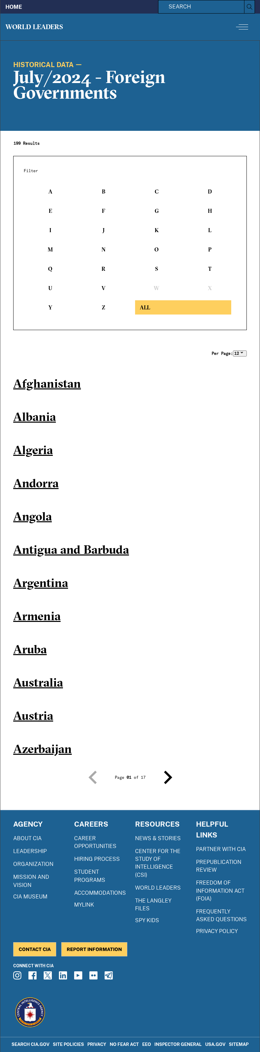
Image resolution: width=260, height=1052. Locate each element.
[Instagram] (18, 977)
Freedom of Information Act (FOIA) (220, 890)
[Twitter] (49, 977)
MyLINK (84, 905)
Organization (33, 864)
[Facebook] (33, 977)
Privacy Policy (217, 931)
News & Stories (158, 838)
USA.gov (215, 1044)
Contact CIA (35, 949)
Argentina (40, 582)
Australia (38, 682)
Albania (34, 416)
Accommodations (100, 893)
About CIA (27, 838)
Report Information (94, 949)
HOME (13, 7)
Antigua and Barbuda (71, 549)
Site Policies (68, 1044)
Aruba (30, 649)
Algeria (33, 449)
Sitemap (238, 1044)
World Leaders (34, 26)
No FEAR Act (124, 1044)
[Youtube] (79, 977)
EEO (146, 1044)
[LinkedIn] (64, 977)
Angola (32, 516)
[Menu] (242, 27)
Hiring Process (97, 859)
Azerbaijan (42, 748)
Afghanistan (47, 383)
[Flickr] (94, 977)
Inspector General (178, 1044)
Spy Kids (147, 920)
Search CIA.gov (30, 1044)
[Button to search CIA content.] (249, 6)
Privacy (96, 1044)
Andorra (36, 483)
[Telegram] (110, 977)
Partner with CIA (221, 849)
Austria (33, 715)
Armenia (37, 615)
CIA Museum (30, 896)
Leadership (30, 851)
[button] (92, 777)
